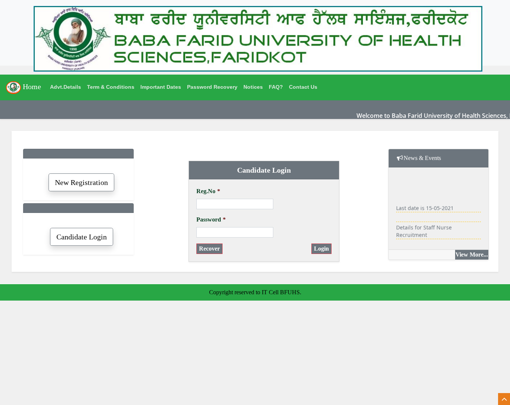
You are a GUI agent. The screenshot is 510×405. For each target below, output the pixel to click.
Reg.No (208, 191)
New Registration (81, 182)
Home (31, 86)
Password (211, 219)
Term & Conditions (110, 87)
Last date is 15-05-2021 (425, 206)
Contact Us (303, 87)
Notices (253, 87)
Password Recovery (212, 87)
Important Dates (160, 87)
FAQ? (276, 87)
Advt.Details (65, 87)
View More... (471, 254)
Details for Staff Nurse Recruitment (424, 229)
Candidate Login (81, 237)
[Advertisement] (224, 353)
